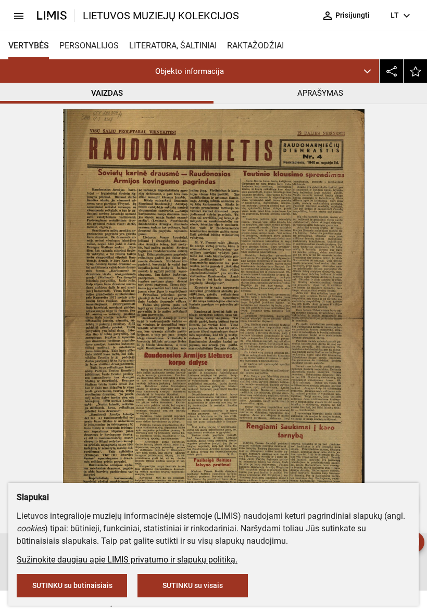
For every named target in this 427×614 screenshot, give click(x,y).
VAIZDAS (107, 93)
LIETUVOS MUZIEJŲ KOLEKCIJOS (161, 15)
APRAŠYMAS (320, 93)
